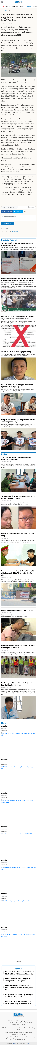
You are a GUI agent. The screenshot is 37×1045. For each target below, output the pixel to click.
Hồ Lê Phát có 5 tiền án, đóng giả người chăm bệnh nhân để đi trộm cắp (17, 386)
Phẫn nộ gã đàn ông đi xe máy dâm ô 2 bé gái (17, 610)
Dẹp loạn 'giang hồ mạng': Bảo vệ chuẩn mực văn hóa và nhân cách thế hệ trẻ (18, 684)
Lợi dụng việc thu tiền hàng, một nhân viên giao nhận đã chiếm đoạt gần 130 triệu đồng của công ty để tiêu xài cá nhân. (18, 541)
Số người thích (15, 231)
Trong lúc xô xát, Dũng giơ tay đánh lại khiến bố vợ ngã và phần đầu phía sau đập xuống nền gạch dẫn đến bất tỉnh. (18, 354)
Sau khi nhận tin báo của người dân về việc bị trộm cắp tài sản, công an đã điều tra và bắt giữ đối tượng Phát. (17, 390)
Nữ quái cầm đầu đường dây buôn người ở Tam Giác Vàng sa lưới (19, 996)
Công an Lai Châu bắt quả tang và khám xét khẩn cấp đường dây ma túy (18, 421)
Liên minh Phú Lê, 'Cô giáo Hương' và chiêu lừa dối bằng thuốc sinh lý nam (18, 1002)
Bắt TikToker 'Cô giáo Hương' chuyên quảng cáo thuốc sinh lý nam (18, 980)
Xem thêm (18, 961)
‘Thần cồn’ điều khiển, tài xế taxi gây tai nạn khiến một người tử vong (16, 458)
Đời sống (22, 6)
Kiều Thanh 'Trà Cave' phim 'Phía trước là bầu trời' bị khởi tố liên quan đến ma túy (19, 973)
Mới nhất (7, 6)
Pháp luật (28, 6)
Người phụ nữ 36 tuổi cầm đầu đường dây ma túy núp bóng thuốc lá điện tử (18, 647)
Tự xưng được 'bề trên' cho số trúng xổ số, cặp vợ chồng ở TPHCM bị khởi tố (18, 497)
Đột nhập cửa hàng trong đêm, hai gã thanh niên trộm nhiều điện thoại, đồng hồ (19, 988)
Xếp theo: (3, 231)
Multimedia (15, 6)
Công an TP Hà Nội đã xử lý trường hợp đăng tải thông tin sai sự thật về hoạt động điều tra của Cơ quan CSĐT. (18, 322)
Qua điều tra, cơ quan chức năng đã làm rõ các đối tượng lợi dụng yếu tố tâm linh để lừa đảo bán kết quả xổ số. (17, 503)
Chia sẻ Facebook (8, 211)
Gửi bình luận (7, 223)
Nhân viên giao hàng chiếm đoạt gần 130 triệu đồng (17, 535)
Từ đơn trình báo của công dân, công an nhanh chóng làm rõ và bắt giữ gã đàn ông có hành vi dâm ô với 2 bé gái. (18, 615)
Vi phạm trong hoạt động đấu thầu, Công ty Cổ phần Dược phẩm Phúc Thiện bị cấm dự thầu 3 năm (17, 573)
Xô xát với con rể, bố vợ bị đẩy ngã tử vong (16, 352)
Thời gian (8, 231)
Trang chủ (4, 11)
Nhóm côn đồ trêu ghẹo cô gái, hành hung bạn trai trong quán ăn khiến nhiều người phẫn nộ (17, 279)
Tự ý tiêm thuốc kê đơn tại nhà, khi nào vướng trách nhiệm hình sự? (17, 244)
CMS (16, 1043)
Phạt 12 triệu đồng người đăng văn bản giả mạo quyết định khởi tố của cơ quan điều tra (18, 318)
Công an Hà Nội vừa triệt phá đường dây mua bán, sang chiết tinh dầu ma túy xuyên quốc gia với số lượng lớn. (17, 653)
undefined (4, 726)
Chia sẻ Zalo (19, 211)
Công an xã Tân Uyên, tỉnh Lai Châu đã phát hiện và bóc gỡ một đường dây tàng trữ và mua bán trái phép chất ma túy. (18, 425)
